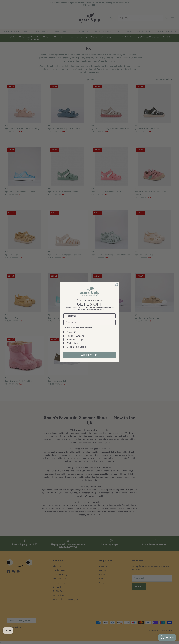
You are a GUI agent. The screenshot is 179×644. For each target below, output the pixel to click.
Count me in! (89, 355)
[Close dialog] (116, 284)
